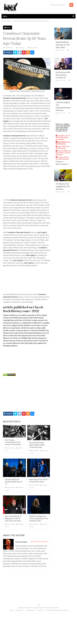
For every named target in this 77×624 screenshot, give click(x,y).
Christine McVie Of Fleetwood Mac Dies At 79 (13, 481)
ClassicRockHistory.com (25, 607)
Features (59, 162)
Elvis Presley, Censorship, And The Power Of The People (13, 442)
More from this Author (39, 542)
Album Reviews (62, 164)
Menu (5, 16)
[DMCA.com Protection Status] (9, 375)
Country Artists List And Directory (62, 158)
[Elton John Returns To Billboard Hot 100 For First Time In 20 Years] (14, 504)
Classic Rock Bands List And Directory (57, 610)
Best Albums (30, 610)
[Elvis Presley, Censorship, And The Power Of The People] (14, 431)
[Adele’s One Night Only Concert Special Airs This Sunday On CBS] (38, 504)
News (8, 28)
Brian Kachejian (8, 47)
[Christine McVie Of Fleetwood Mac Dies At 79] (14, 468)
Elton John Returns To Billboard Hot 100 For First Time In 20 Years (13, 518)
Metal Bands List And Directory (63, 143)
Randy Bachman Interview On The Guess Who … (63, 45)
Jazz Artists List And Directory (63, 147)
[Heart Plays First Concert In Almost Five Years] (38, 468)
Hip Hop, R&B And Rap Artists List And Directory (63, 153)
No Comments (34, 47)
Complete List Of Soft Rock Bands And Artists (63, 137)
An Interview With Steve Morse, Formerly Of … (63, 75)
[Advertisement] (27, 396)
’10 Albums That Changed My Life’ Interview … (63, 186)
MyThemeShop (54, 607)
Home (11, 610)
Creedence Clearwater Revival (14, 98)
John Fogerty (42, 232)
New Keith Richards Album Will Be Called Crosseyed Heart (36, 445)
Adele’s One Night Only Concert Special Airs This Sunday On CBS (38, 518)
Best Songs (19, 610)
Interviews (40, 610)
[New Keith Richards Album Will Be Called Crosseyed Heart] (38, 432)
